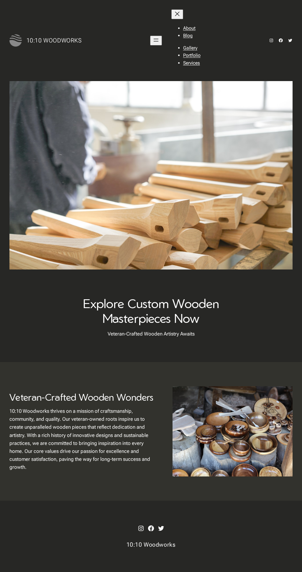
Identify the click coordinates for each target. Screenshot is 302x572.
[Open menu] (156, 40)
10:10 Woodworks (54, 40)
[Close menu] (177, 14)
